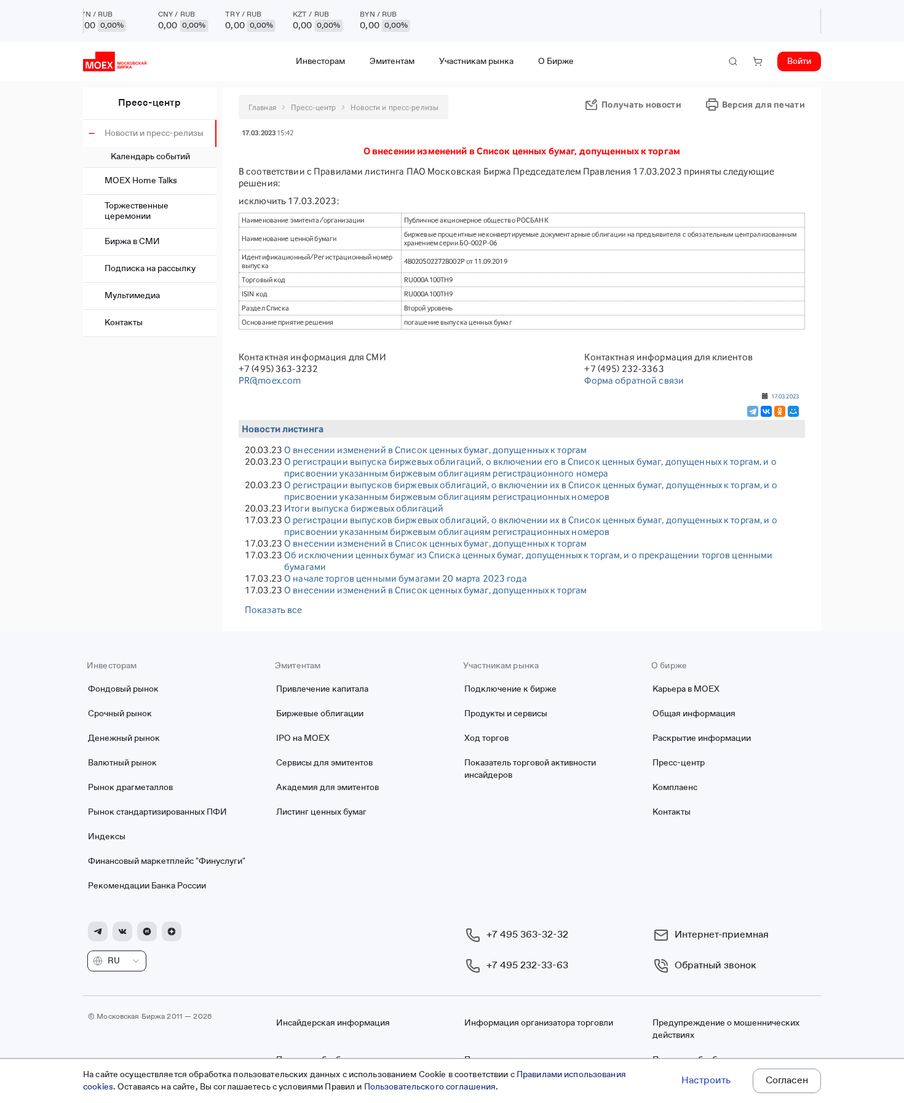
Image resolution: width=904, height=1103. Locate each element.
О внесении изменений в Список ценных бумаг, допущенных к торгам (435, 450)
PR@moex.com (270, 380)
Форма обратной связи (634, 380)
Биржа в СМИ (132, 241)
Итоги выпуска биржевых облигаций (363, 508)
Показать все (274, 609)
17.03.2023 (785, 396)
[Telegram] (752, 411)
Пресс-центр (149, 103)
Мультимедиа (132, 295)
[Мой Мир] (793, 411)
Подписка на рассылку (150, 268)
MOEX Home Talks (141, 180)
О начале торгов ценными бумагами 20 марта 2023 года (405, 578)
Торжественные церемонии (137, 211)
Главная (262, 107)
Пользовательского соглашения (430, 1087)
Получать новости (641, 104)
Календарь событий (150, 156)
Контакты (124, 322)
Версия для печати (763, 104)
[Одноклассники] (779, 411)
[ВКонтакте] (766, 411)
